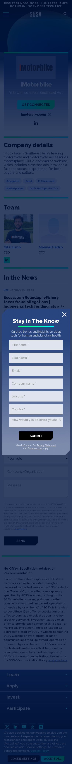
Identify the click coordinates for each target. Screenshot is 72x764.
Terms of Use (35, 448)
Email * (17, 370)
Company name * (24, 383)
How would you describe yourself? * (36, 422)
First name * (20, 345)
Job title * (18, 396)
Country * (18, 409)
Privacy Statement (46, 445)
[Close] (64, 314)
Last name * (20, 358)
